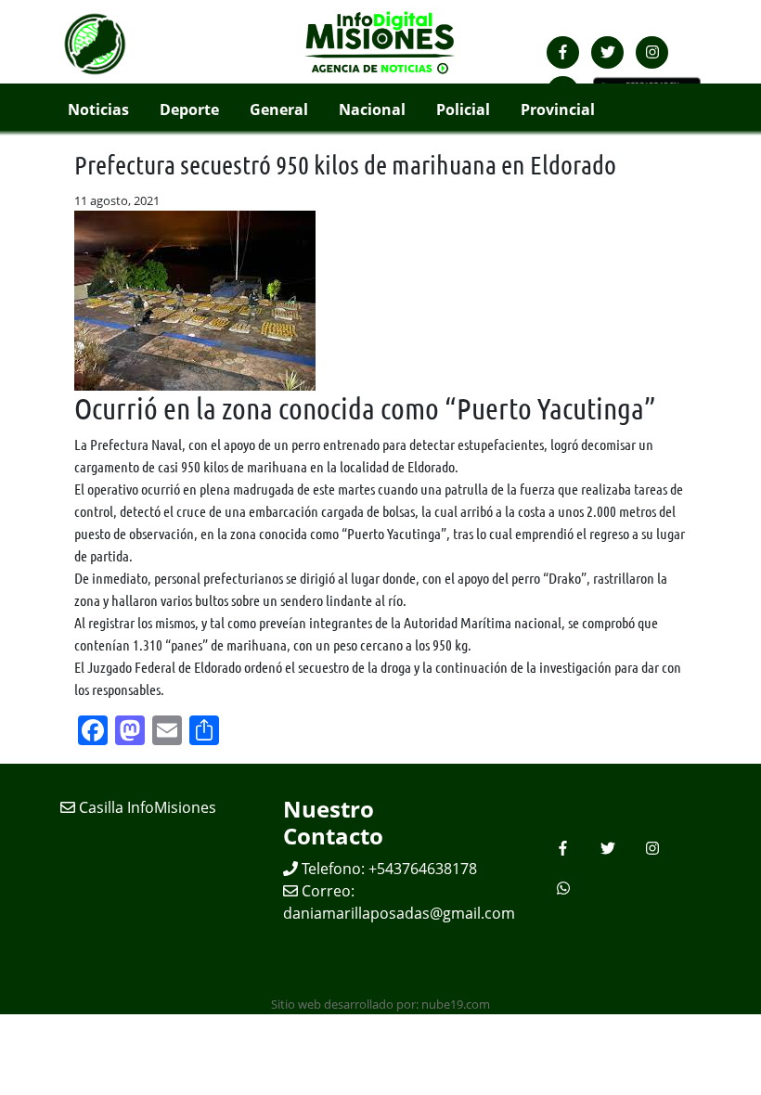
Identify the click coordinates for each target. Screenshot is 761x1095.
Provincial (558, 109)
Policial (463, 109)
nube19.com (455, 1004)
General (279, 109)
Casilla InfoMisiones (145, 807)
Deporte (189, 109)
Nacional (372, 109)
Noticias (98, 109)
